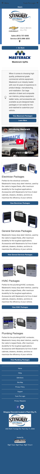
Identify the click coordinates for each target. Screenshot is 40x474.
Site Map (20, 382)
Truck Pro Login (20, 396)
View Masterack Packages (22, 116)
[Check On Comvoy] (22, 407)
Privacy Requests (20, 401)
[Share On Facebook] (18, 407)
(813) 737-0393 (22, 36)
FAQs (20, 373)
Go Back (21, 48)
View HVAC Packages (20, 307)
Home (20, 368)
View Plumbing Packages (20, 360)
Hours (20, 7)
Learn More (22, 120)
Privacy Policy (20, 387)
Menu (6, 3)
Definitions (20, 378)
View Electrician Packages (20, 203)
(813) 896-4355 (23, 38)
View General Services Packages (20, 254)
